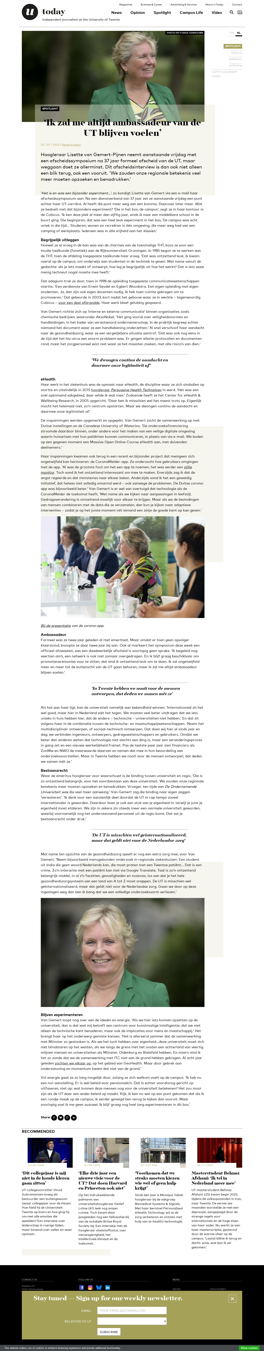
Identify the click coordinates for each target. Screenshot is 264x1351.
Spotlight (162, 12)
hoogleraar (126, 390)
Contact (237, 4)
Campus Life (191, 12)
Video (217, 12)
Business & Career (151, 4)
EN (232, 32)
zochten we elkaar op (73, 1063)
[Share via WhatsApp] (67, 1118)
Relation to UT (78, 1321)
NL (239, 32)
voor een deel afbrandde (79, 302)
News (116, 12)
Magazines (125, 4)
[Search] (240, 12)
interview (235, 65)
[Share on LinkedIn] (74, 1118)
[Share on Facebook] (54, 1118)
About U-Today (214, 4)
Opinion (137, 12)
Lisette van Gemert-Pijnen (225, 74)
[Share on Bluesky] (61, 1118)
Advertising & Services (183, 4)
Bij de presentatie (56, 625)
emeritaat (235, 59)
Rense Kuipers (71, 144)
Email (86, 1311)
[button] (232, 1299)
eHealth (236, 53)
